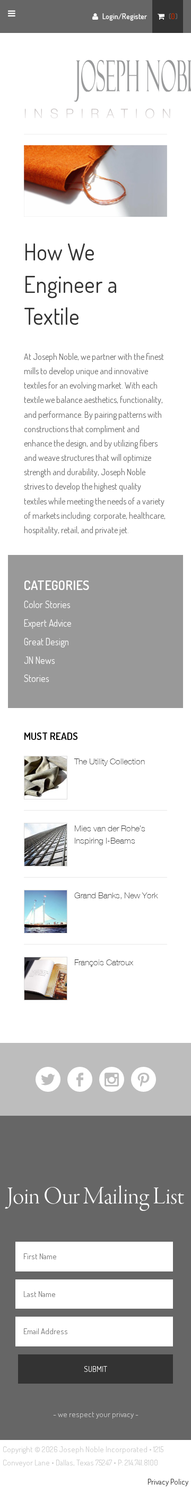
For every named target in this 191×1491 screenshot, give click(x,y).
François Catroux (103, 962)
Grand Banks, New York (116, 895)
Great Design (46, 641)
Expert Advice (48, 623)
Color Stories (47, 604)
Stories (36, 678)
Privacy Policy (167, 1482)
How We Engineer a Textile (71, 283)
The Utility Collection (109, 761)
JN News (39, 660)
